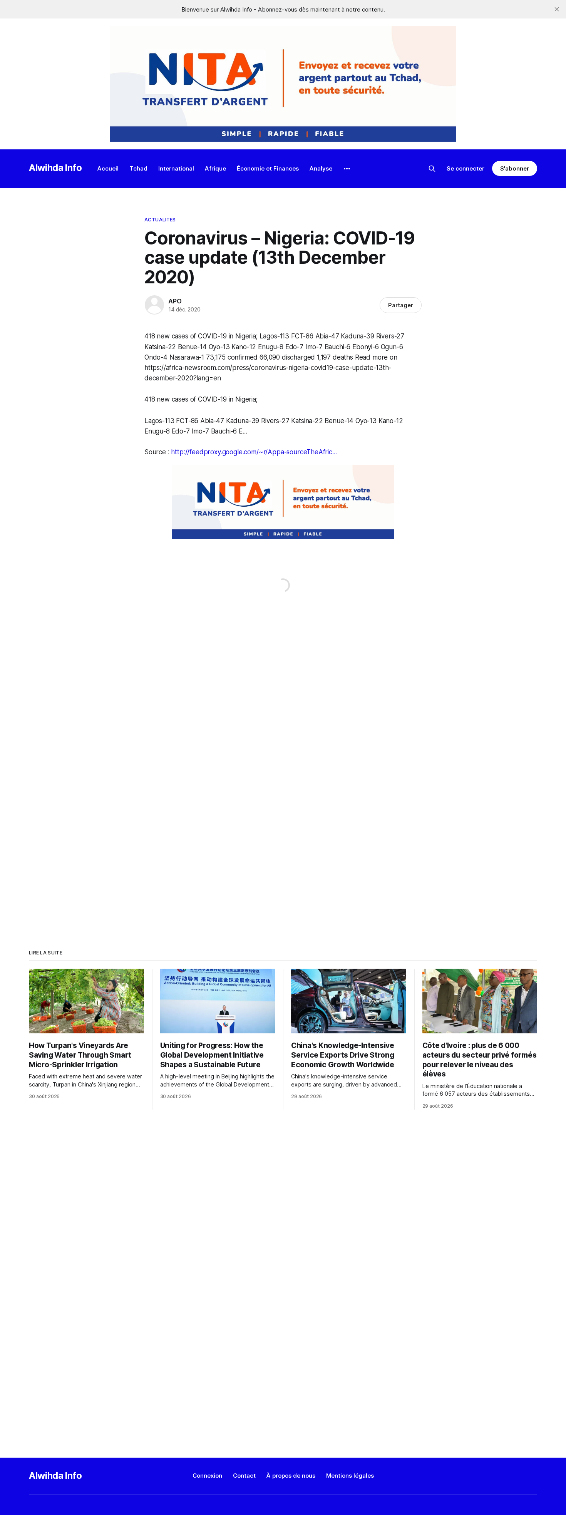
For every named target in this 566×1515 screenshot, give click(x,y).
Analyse (321, 168)
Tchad (138, 168)
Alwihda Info (55, 167)
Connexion (207, 1475)
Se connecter (465, 168)
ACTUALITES (160, 219)
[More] (347, 168)
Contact (244, 1475)
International (176, 168)
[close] (557, 9)
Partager (400, 305)
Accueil (108, 168)
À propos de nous (290, 1475)
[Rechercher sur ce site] (432, 168)
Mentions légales (350, 1475)
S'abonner (514, 168)
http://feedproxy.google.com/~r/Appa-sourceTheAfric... (254, 452)
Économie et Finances (268, 168)
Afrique (215, 168)
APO (174, 301)
